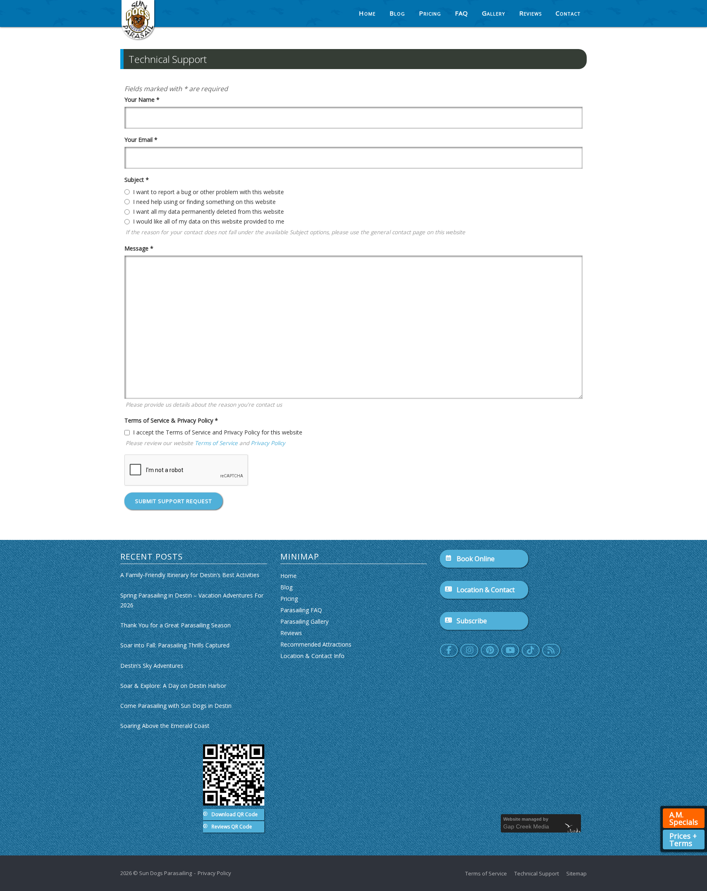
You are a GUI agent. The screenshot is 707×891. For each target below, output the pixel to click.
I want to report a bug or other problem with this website (208, 192)
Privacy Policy (268, 443)
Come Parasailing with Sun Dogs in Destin (176, 706)
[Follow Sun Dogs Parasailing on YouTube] (510, 650)
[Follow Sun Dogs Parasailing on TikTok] (531, 650)
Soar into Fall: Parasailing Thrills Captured (175, 645)
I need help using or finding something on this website (204, 202)
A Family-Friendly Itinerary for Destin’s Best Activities (189, 575)
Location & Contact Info (312, 656)
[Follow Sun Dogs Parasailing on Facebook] (449, 650)
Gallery (493, 13)
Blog (397, 13)
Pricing (430, 13)
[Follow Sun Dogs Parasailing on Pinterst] (490, 650)
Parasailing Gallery (304, 621)
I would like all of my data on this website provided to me (208, 221)
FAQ (461, 13)
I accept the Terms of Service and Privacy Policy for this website (217, 432)
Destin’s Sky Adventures (151, 665)
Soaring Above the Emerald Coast (164, 726)
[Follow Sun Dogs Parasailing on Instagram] (469, 650)
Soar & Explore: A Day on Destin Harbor (173, 686)
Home (367, 13)
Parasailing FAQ (301, 610)
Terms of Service (216, 443)
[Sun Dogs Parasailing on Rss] (551, 650)
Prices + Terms (683, 839)
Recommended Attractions (315, 644)
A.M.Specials (683, 818)
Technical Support (536, 873)
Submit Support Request (173, 501)
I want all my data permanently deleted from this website (208, 211)
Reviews (530, 13)
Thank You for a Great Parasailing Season (175, 625)
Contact (568, 13)
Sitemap (576, 873)
